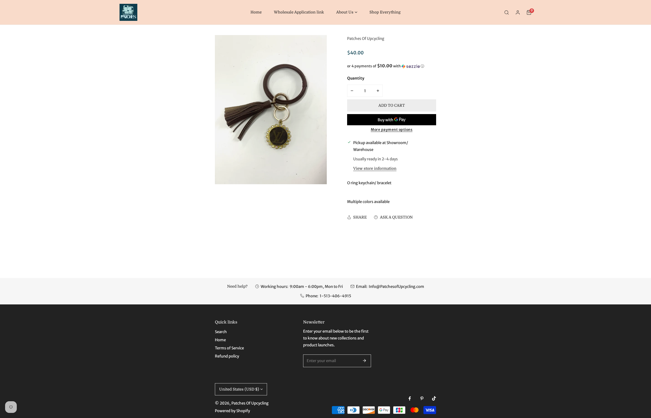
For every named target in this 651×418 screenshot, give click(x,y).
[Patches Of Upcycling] (128, 12)
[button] (346, 12)
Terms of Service (229, 348)
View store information (374, 168)
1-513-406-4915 (335, 295)
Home (220, 339)
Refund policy (227, 356)
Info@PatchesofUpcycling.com (396, 286)
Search (221, 331)
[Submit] (364, 360)
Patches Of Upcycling (365, 38)
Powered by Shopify (232, 410)
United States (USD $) (239, 389)
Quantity (355, 78)
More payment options (391, 129)
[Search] (506, 12)
